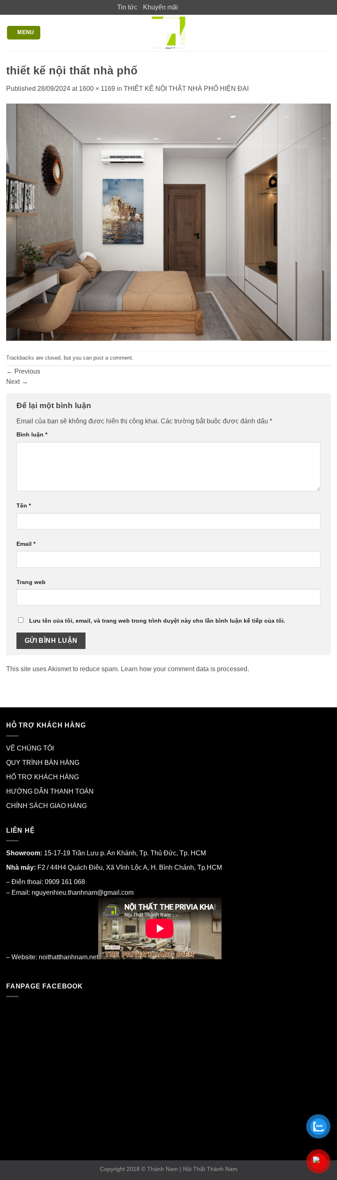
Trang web (31, 582)
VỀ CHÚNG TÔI (30, 748)
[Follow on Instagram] (192, 7)
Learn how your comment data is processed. (185, 668)
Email (25, 543)
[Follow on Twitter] (200, 7)
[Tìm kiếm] (327, 33)
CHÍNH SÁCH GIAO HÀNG (46, 805)
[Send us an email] (208, 7)
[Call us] (216, 7)
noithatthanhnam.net (68, 957)
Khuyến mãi (160, 7)
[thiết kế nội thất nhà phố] (168, 221)
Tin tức (127, 7)
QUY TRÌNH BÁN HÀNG (42, 762)
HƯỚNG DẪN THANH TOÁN (50, 791)
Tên (23, 505)
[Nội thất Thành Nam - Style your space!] (168, 33)
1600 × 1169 (97, 88)
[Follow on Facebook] (184, 7)
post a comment (112, 358)
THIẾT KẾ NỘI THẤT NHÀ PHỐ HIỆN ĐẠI (186, 88)
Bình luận (31, 434)
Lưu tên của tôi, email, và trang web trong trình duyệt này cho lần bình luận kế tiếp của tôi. (157, 620)
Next (17, 381)
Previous (23, 371)
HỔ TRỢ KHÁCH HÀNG (42, 777)
